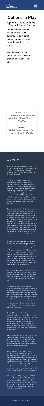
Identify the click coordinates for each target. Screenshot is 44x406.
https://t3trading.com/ (16, 388)
